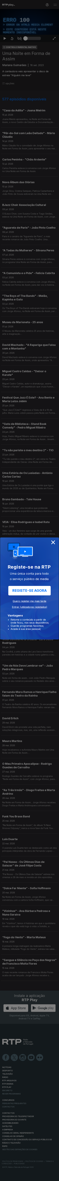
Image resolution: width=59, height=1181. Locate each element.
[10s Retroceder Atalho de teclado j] (12, 1177)
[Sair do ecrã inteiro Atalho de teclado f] (54, 1177)
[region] (29, 590)
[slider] (33, 1177)
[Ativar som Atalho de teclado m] (19, 1177)
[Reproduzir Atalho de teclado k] (4, 1177)
